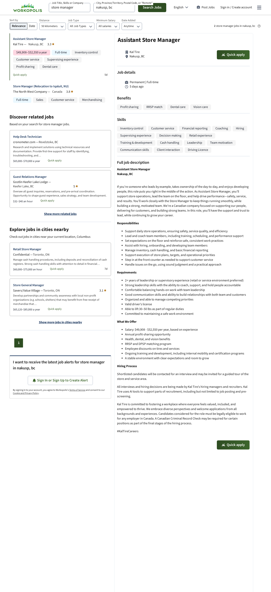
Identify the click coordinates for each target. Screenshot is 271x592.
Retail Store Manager (27, 249)
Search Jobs (152, 7)
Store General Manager (28, 285)
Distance (44, 20)
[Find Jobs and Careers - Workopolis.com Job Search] (28, 7)
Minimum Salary (105, 20)
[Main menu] (259, 7)
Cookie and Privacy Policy (26, 393)
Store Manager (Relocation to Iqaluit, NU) (41, 86)
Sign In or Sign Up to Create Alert (62, 380)
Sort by (14, 20)
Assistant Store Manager (29, 39)
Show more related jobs (60, 214)
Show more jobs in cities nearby (60, 322)
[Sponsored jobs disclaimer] (259, 26)
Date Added (129, 20)
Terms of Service (77, 390)
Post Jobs (208, 7)
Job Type (73, 20)
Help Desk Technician (27, 137)
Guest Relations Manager (30, 177)
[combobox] (69, 7)
